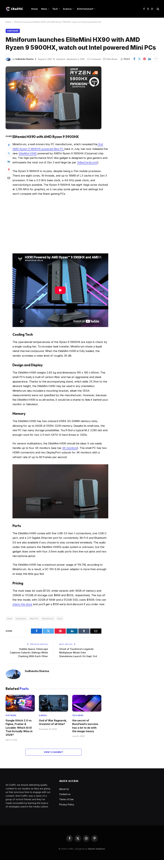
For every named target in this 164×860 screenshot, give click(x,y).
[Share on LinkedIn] (149, 59)
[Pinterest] (9, 169)
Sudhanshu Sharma (24, 59)
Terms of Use (66, 799)
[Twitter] (9, 153)
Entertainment (85, 8)
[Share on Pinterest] (144, 59)
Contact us (64, 794)
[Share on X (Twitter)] (139, 59)
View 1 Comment (53, 752)
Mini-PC (34, 618)
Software (11, 715)
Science (67, 8)
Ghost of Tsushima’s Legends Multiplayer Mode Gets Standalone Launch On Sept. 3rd (78, 652)
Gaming (43, 715)
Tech (55, 8)
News (44, 8)
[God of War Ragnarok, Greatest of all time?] (53, 703)
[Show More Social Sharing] (155, 59)
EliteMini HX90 (28, 153)
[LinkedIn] (9, 161)
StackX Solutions (96, 848)
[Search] (157, 9)
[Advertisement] (60, 224)
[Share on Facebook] (134, 59)
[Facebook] (9, 145)
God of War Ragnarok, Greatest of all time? (53, 722)
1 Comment (95, 59)
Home (34, 8)
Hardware (12, 31)
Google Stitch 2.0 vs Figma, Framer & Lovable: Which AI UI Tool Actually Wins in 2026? (19, 728)
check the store (22, 604)
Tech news (77, 715)
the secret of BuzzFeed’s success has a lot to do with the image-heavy (85, 726)
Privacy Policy (66, 804)
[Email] (9, 178)
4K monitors (69, 448)
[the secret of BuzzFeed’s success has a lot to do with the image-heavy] (86, 703)
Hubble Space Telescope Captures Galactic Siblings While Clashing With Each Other (29, 652)
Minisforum (47, 618)
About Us (64, 789)
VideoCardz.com (87, 162)
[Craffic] (14, 9)
